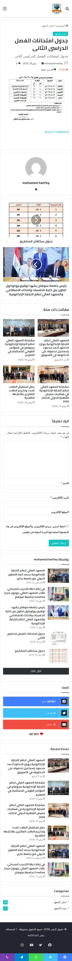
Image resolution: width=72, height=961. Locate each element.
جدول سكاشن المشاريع (30, 650)
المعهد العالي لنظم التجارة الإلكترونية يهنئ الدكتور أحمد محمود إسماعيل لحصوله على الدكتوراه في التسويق (54, 347)
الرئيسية (61, 25)
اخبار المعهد (47, 25)
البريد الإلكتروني (59, 497)
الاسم (65, 483)
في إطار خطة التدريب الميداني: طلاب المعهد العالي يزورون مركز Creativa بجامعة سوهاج (24, 592)
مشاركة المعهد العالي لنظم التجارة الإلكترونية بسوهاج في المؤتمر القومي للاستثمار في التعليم (20, 347)
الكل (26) (36, 671)
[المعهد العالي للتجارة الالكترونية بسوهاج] (56, 8)
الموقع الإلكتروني (60, 511)
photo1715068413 (57, 132)
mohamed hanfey (53, 63)
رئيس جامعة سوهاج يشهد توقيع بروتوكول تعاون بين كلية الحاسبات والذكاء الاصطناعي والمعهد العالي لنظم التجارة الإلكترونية (25, 615)
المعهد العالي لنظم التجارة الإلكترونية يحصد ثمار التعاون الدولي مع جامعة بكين (26, 574)
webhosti (33, 935)
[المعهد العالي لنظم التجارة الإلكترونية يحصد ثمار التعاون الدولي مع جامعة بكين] (58, 575)
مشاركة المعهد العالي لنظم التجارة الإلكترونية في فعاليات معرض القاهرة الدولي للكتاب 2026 (54, 394)
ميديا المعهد (60, 908)
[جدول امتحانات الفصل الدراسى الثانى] (58, 639)
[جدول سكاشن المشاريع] (58, 656)
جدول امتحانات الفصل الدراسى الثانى (26, 635)
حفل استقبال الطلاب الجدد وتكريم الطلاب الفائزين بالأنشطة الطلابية (22, 392)
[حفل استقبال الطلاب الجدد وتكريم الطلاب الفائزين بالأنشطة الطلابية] (19, 374)
